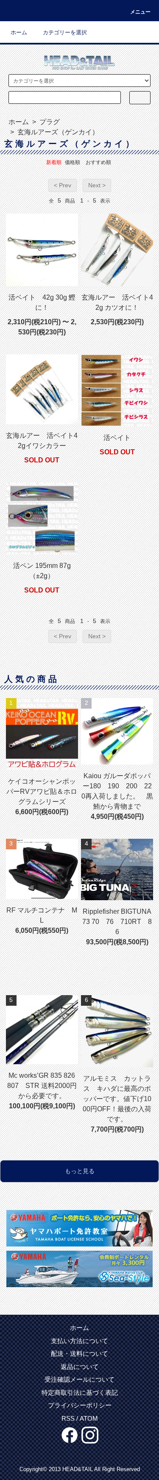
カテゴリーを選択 (65, 32)
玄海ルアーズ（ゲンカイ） (57, 132)
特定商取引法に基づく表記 (80, 1392)
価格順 (72, 162)
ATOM (89, 1418)
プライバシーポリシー (80, 1405)
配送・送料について (79, 1353)
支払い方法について (79, 1340)
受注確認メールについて (79, 1379)
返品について (80, 1366)
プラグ (49, 121)
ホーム (19, 32)
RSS (68, 1418)
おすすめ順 (98, 162)
